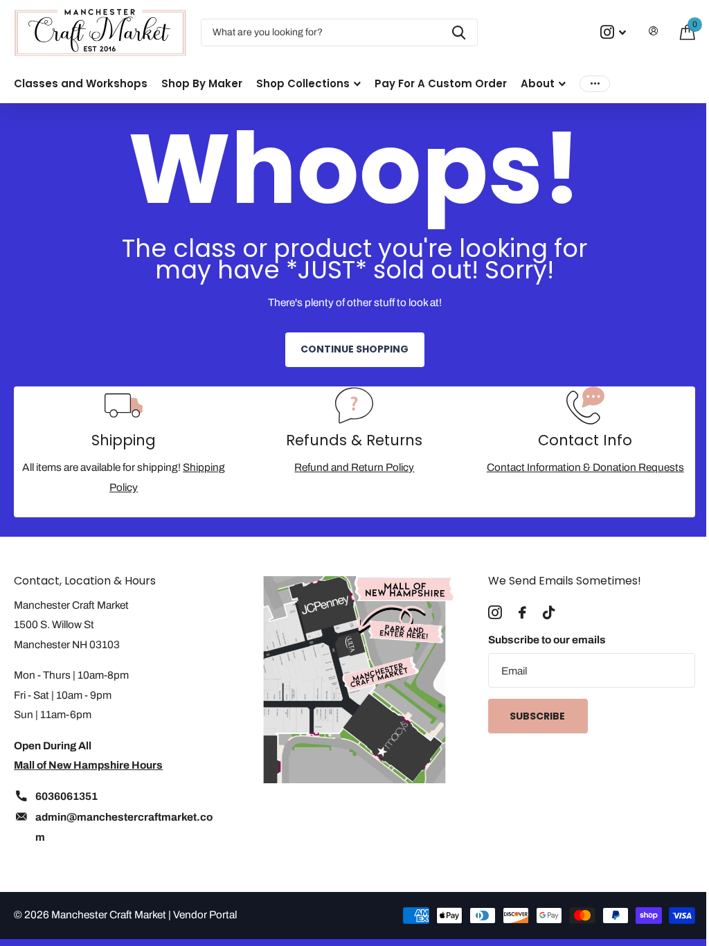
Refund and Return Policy (354, 467)
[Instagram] (495, 613)
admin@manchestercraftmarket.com (124, 827)
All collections (308, 84)
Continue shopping (354, 349)
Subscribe (538, 716)
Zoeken (459, 32)
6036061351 (66, 796)
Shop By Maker (201, 83)
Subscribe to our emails (547, 639)
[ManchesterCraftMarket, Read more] (613, 32)
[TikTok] (549, 613)
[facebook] (522, 613)
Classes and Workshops (80, 83)
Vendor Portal (205, 914)
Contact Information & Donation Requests (585, 467)
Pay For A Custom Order (441, 83)
